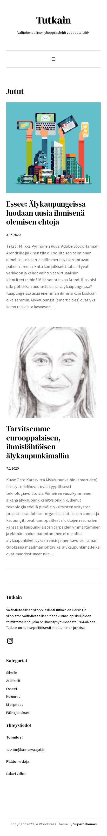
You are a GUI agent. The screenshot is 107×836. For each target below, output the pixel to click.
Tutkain (53, 20)
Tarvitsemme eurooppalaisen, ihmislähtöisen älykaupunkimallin (37, 442)
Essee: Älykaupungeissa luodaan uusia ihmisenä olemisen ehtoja (46, 213)
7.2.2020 (12, 468)
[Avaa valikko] (53, 59)
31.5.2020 (13, 234)
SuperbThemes (85, 824)
